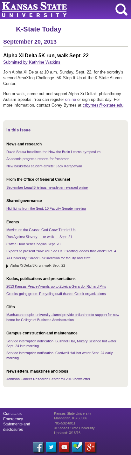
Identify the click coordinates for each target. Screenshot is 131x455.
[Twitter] (51, 447)
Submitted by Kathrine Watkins (31, 62)
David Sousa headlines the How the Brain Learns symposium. (53, 152)
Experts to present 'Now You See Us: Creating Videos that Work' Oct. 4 (61, 251)
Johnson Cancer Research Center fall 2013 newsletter (48, 379)
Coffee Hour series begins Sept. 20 (33, 244)
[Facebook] (38, 447)
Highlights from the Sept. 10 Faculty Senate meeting (46, 208)
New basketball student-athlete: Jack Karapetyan (44, 166)
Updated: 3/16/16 (67, 433)
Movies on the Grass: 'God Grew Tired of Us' (41, 230)
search (121, 9)
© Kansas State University (74, 428)
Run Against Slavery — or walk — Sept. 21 (39, 237)
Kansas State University (58, 9)
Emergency (13, 419)
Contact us (12, 413)
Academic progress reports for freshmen (37, 159)
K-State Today (38, 29)
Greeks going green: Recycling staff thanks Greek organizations (56, 294)
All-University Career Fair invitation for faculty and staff (48, 258)
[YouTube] (64, 447)
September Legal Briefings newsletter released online (47, 187)
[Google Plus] (90, 447)
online (71, 99)
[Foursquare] (77, 447)
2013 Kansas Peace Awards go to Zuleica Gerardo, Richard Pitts (56, 286)
